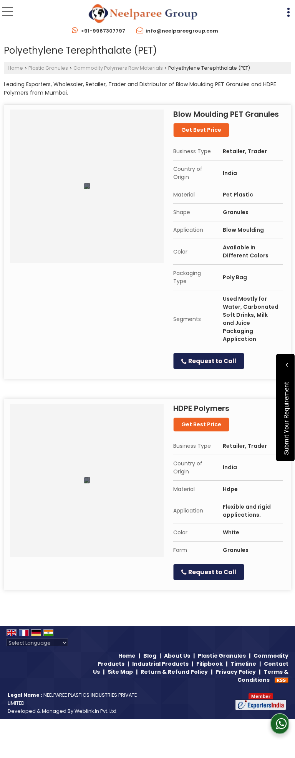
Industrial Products (160, 664)
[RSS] (281, 680)
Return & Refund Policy (174, 672)
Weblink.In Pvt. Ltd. (96, 711)
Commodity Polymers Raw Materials (118, 68)
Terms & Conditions (262, 676)
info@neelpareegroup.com (182, 30)
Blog (149, 656)
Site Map (120, 672)
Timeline (243, 664)
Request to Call (211, 361)
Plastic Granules (48, 68)
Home (15, 68)
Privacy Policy (235, 672)
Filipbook (209, 664)
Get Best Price (201, 130)
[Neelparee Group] (143, 13)
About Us (177, 656)
